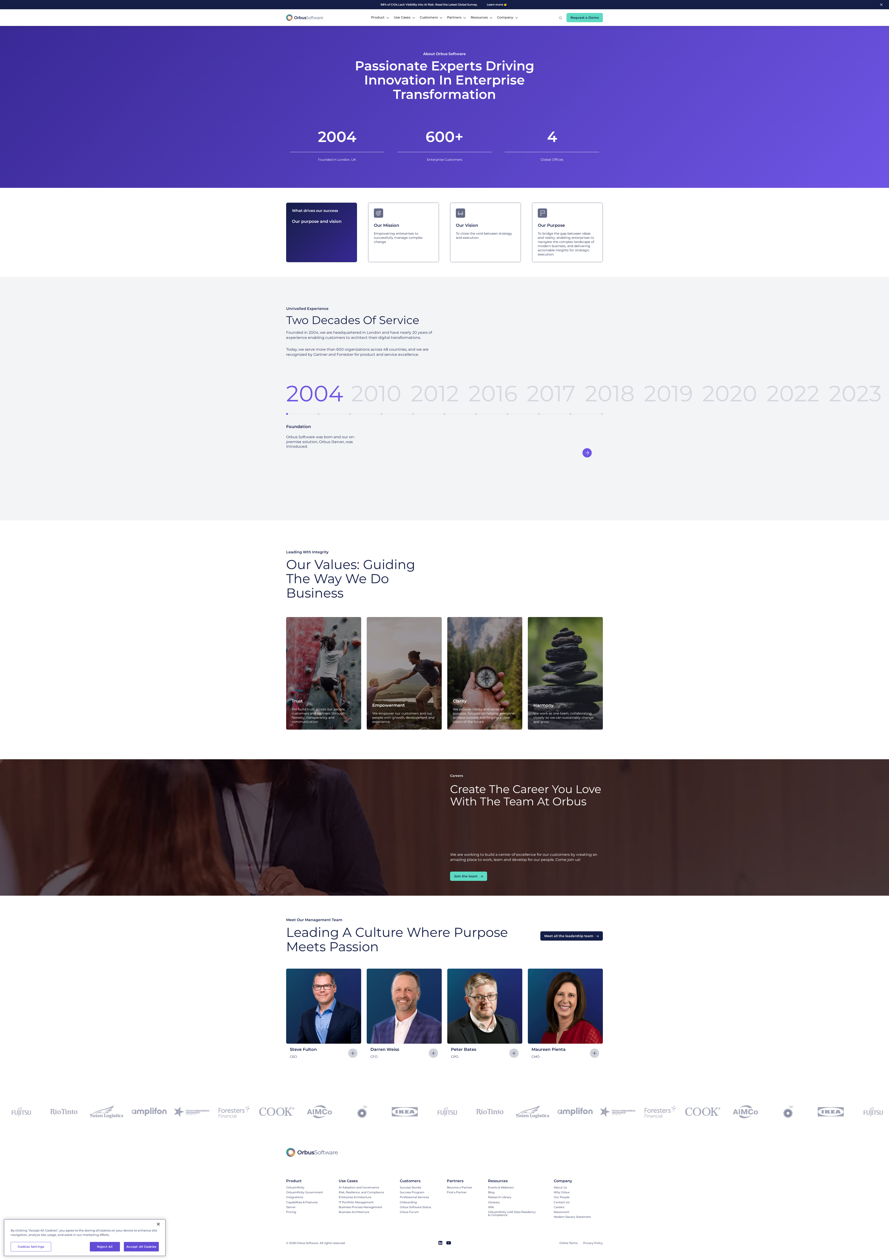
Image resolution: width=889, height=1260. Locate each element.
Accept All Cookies (141, 1246)
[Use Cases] (361, 1181)
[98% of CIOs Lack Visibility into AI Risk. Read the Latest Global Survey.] (413, 4)
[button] (380, 18)
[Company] (572, 1181)
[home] (304, 17)
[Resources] (513, 1181)
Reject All (105, 1246)
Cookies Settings (31, 1246)
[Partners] (459, 1181)
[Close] (158, 1224)
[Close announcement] (881, 4)
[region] (85, 1237)
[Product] (304, 1181)
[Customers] (415, 1181)
